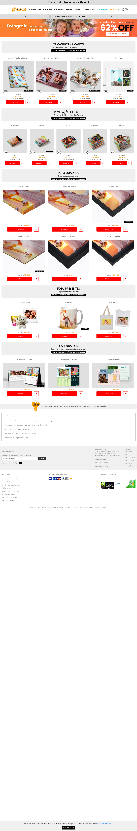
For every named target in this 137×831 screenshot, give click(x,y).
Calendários (79, 9)
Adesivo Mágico (90, 9)
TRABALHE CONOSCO (101, 466)
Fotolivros (32, 9)
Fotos (39, 9)
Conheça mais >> (115, 455)
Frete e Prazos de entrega (10, 491)
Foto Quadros (47, 9)
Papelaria (69, 9)
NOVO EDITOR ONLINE (101, 463)
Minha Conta (6, 488)
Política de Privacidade (104, 823)
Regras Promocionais (9, 500)
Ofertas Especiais (103, 9)
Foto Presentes (59, 9)
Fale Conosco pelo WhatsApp (12, 485)
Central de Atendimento (10, 482)
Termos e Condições (8, 494)
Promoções (113, 9)
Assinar (42, 458)
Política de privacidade (9, 497)
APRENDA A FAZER (100, 459)
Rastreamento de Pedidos (10, 479)
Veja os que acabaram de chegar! (69, 16)
